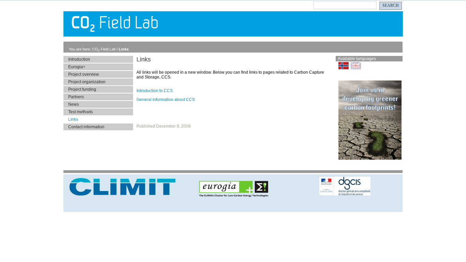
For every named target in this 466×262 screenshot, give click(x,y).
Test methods (80, 112)
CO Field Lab (104, 49)
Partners (76, 96)
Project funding (82, 89)
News (73, 104)
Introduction (79, 59)
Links (124, 49)
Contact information (86, 127)
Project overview (83, 74)
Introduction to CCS (154, 90)
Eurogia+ (76, 66)
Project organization (86, 81)
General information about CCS (165, 99)
